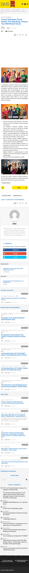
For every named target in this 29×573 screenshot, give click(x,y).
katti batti (3, 349)
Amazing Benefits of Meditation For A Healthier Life (13, 281)
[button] (22, 4)
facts (19, 330)
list (8, 314)
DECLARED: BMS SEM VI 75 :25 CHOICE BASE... (21, 561)
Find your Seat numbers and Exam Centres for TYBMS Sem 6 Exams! (15, 549)
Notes (2, 431)
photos (21, 380)
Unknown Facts (17, 195)
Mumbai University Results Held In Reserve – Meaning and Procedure (15, 530)
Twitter (15, 257)
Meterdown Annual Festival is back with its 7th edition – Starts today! (14, 449)
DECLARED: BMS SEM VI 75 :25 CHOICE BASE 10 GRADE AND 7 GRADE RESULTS (13, 415)
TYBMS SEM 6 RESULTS (9, 519)
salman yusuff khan (5, 381)
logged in (12, 246)
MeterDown (7, 446)
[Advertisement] (14, 52)
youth (7, 331)
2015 (14, 313)
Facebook (15, 250)
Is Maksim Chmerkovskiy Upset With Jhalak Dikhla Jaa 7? (13, 269)
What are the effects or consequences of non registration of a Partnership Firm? (15, 524)
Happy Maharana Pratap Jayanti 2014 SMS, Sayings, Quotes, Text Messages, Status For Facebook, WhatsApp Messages (15, 542)
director (15, 330)
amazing (15, 348)
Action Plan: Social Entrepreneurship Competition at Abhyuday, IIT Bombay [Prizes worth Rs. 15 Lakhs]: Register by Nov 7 (13, 435)
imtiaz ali (3, 331)
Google (15, 253)
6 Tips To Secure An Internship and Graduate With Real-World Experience (12, 402)
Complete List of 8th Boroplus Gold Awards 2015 (13, 318)
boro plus (18, 313)
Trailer (8, 349)
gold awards (4, 314)
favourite (23, 330)
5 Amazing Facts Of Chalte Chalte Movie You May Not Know (14, 369)
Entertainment (6, 17)
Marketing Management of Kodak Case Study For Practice (15, 513)
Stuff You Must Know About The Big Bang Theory (13, 298)
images (22, 348)
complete (23, 313)
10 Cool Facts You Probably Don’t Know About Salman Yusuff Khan (14, 386)
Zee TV (11, 314)
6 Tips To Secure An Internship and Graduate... (7, 561)
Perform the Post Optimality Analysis (13, 508)
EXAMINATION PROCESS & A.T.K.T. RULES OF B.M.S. (15, 503)
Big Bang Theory (6, 195)
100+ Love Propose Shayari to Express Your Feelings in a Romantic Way (15, 488)
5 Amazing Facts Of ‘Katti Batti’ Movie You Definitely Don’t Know (14, 354)
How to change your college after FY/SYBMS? (15, 536)
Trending (10, 313)
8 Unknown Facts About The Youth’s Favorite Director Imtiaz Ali (13, 336)
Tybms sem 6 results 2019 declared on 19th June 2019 (14, 462)
